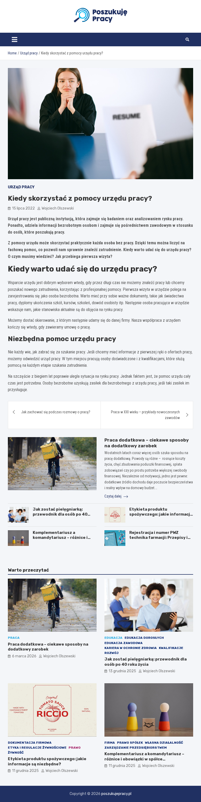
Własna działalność (164, 742)
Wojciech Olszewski (58, 208)
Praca (14, 638)
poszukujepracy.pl (116, 794)
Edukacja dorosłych (144, 638)
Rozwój (111, 653)
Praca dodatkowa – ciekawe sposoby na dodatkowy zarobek (48, 647)
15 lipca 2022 (23, 208)
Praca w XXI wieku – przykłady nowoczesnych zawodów (145, 415)
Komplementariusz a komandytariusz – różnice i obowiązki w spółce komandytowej (60, 540)
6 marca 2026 (24, 656)
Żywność (16, 752)
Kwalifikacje (171, 648)
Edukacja (113, 638)
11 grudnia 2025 (25, 771)
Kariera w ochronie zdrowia (130, 648)
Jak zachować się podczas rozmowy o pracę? (55, 412)
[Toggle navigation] (14, 39)
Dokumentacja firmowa (30, 742)
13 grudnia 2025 (122, 671)
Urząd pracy (21, 187)
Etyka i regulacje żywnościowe (37, 747)
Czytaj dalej (113, 496)
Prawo (75, 747)
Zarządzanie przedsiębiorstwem (135, 747)
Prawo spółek (130, 742)
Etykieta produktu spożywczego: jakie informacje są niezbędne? (161, 514)
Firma (109, 742)
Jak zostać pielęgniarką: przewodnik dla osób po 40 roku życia (60, 514)
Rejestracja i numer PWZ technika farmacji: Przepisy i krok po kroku (158, 537)
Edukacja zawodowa (123, 643)
